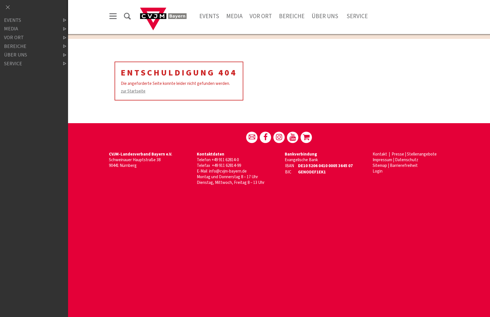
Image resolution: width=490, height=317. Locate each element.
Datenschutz (406, 160)
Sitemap (380, 166)
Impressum (382, 160)
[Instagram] (279, 137)
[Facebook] (265, 137)
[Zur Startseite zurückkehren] (163, 10)
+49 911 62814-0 (225, 160)
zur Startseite (133, 91)
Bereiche (292, 16)
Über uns (325, 16)
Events (209, 16)
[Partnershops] (306, 137)
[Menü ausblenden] (7, 7)
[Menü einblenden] (113, 17)
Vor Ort (261, 16)
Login (378, 171)
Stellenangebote (422, 154)
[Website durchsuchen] (127, 17)
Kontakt (380, 154)
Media (234, 16)
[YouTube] (292, 137)
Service (356, 16)
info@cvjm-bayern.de (228, 171)
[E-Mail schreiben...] (251, 137)
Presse (398, 154)
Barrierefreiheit (404, 166)
